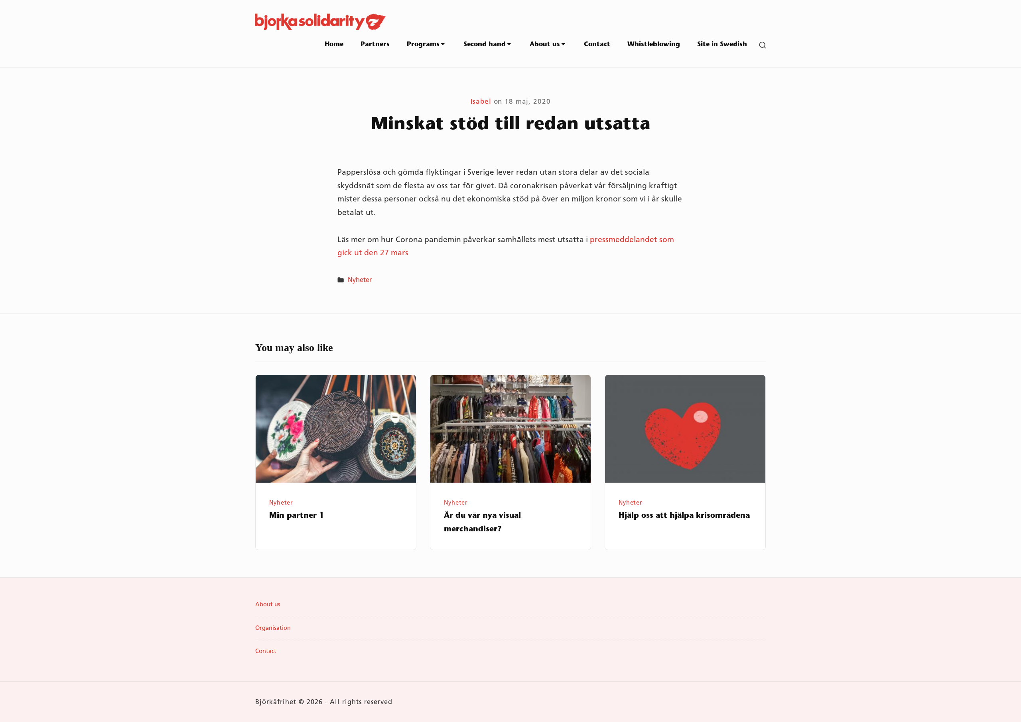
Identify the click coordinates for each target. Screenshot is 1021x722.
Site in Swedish (722, 44)
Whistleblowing (653, 44)
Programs (423, 44)
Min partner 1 (296, 516)
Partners (375, 44)
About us (545, 44)
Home (334, 44)
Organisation (273, 627)
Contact (597, 44)
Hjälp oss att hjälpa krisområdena (684, 516)
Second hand (484, 44)
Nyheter (360, 280)
